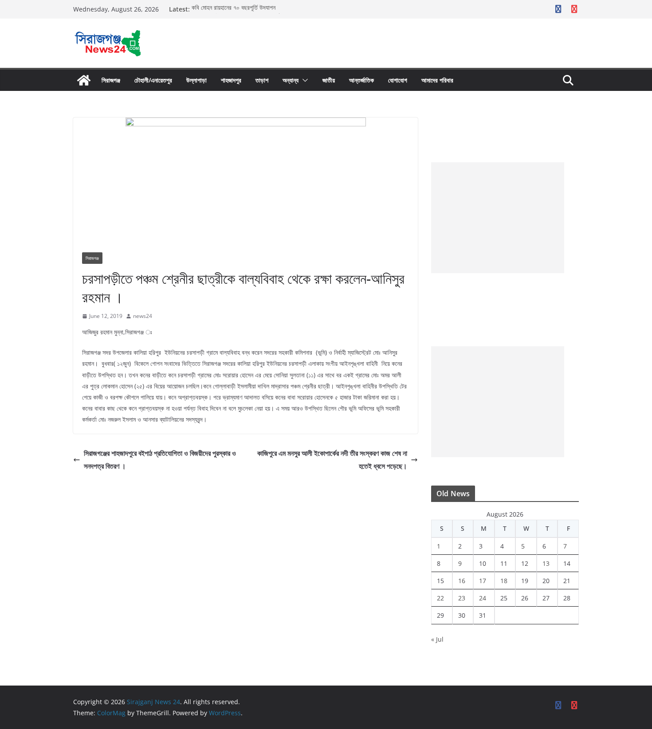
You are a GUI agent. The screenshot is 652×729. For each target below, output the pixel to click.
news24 (142, 316)
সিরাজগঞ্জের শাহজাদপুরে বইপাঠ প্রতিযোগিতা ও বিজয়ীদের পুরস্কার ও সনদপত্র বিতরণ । (160, 459)
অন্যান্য (291, 80)
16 (461, 580)
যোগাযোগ (397, 80)
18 (503, 580)
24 (482, 598)
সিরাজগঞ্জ (111, 80)
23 (461, 598)
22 (440, 598)
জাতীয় (328, 80)
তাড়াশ (261, 80)
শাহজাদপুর (231, 80)
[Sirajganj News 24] (83, 80)
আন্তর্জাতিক (361, 80)
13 (546, 563)
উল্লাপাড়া (196, 80)
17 (482, 580)
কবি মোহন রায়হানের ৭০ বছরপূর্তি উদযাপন (233, 9)
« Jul (437, 639)
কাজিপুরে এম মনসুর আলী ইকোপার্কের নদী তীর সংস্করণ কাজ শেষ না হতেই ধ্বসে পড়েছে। (332, 459)
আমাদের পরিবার (437, 80)
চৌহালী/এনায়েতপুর (153, 80)
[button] (303, 80)
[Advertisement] (497, 217)
